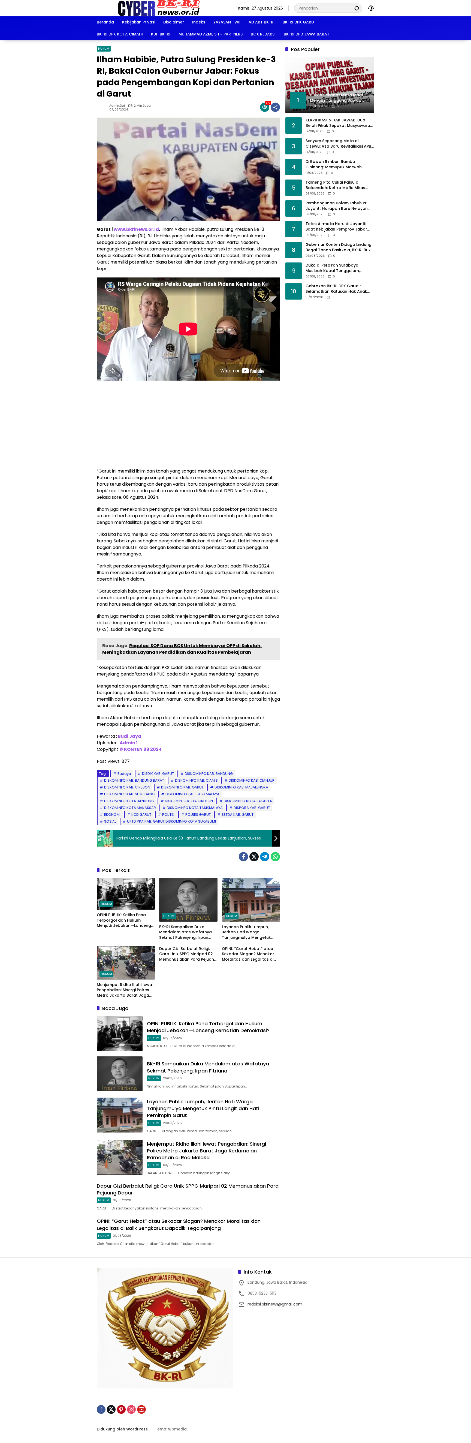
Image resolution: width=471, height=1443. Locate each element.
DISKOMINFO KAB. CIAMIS (196, 780)
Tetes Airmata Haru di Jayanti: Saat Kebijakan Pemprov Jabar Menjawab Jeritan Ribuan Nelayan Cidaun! (339, 226)
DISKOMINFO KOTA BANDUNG (129, 800)
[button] (356, 8)
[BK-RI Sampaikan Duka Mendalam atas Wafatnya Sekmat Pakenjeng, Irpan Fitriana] (188, 900)
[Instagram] (131, 1409)
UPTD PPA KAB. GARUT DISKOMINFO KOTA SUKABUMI (171, 821)
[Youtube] (141, 1409)
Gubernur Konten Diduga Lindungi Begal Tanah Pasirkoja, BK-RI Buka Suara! (339, 247)
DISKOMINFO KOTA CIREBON (189, 800)
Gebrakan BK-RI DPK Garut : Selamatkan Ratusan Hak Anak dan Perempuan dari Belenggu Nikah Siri (336, 288)
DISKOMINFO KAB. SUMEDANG (129, 794)
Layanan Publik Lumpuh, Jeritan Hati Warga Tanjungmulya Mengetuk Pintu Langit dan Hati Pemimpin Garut (246, 932)
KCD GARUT (141, 814)
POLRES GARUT (198, 814)
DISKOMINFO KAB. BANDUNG (209, 773)
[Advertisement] (188, 424)
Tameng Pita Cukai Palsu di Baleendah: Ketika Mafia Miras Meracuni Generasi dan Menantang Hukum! (335, 185)
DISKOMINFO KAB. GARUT (182, 787)
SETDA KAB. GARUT (237, 814)
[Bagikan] (275, 107)
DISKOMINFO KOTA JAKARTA (248, 800)
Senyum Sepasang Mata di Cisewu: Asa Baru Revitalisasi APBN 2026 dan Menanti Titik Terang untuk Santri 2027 (340, 143)
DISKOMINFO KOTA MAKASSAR (130, 807)
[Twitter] (254, 856)
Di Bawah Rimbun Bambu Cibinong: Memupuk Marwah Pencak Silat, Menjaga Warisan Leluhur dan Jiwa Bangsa (336, 164)
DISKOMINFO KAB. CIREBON (127, 787)
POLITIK (168, 814)
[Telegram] (264, 856)
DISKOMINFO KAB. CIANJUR (251, 780)
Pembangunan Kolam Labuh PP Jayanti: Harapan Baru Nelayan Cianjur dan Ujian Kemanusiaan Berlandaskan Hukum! (337, 206)
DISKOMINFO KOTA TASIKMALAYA (195, 807)
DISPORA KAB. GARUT (252, 807)
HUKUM (103, 48)
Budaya (124, 773)
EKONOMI (112, 814)
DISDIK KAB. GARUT (158, 773)
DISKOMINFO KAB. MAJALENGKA (241, 787)
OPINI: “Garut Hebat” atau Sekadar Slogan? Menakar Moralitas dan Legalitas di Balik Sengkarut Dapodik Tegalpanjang (248, 954)
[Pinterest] (121, 1409)
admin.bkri (117, 105)
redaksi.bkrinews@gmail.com (274, 1304)
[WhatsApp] (275, 856)
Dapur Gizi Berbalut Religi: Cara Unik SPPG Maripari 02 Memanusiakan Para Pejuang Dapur (188, 954)
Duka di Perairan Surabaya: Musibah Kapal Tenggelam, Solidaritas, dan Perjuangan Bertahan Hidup (333, 268)
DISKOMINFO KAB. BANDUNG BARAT (134, 780)
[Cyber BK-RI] (159, 8)
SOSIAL (110, 821)
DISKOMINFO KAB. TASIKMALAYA (192, 794)
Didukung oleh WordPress (122, 1429)
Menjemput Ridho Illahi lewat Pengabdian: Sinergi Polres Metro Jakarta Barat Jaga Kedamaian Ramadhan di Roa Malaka (125, 990)
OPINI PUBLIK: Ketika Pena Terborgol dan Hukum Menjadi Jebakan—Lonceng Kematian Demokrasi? (124, 920)
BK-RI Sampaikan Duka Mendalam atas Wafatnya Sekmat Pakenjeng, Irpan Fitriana (185, 932)
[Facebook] (243, 856)
